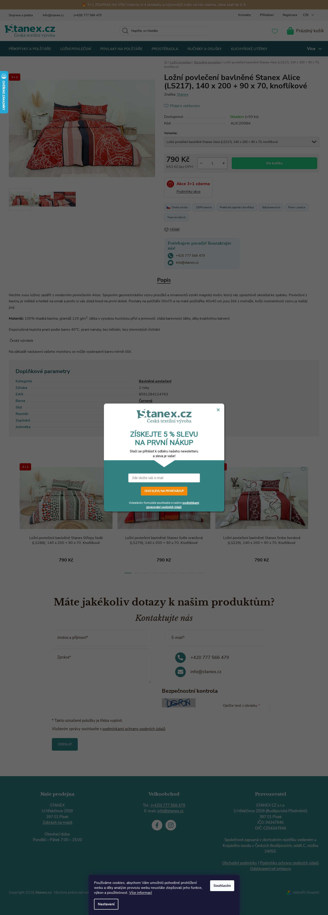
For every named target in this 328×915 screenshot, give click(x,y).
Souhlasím (222, 885)
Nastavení (106, 904)
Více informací (140, 892)
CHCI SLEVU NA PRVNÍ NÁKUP (164, 491)
